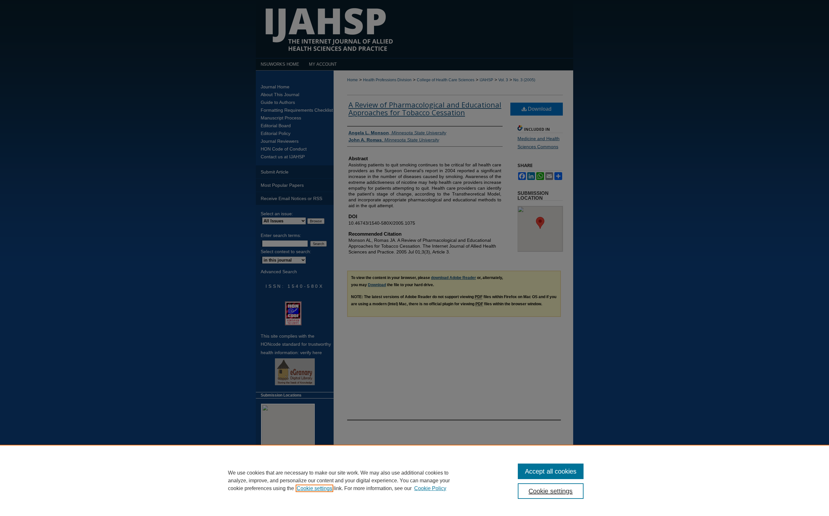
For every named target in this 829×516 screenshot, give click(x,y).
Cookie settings (314, 488)
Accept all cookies (550, 471)
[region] (414, 480)
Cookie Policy (430, 488)
